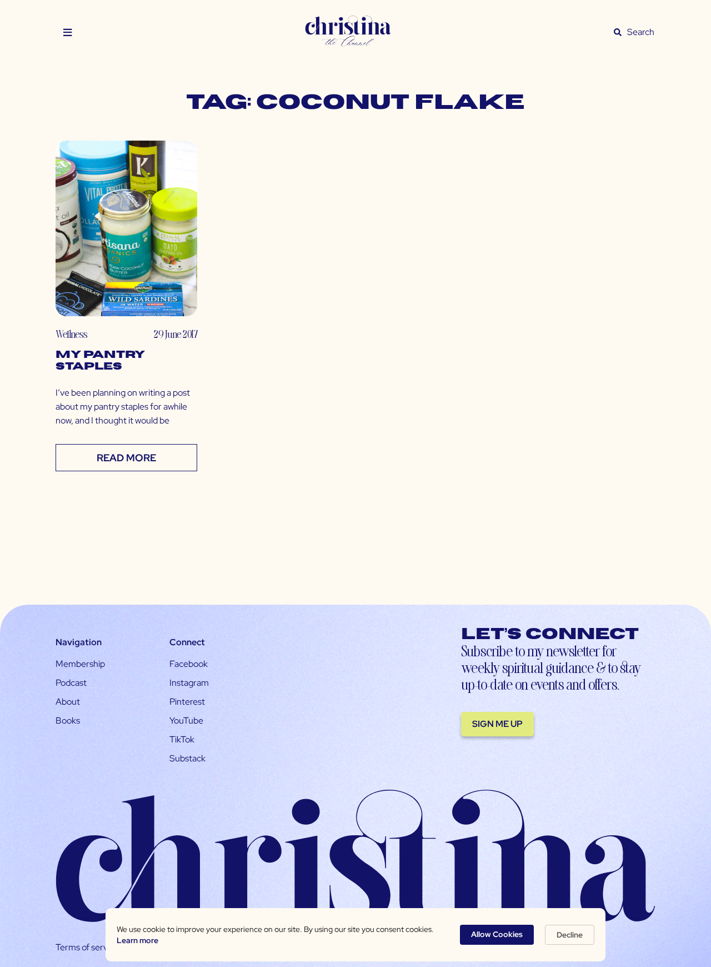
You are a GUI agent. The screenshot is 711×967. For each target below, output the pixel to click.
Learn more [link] (137, 940)
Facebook (188, 664)
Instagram (189, 683)
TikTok (181, 739)
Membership (80, 664)
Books (68, 720)
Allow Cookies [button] (497, 934)
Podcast (71, 683)
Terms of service (87, 947)
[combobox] (641, 32)
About (68, 701)
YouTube (186, 720)
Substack (187, 758)
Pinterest (187, 701)
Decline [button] (570, 935)
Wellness (71, 334)
